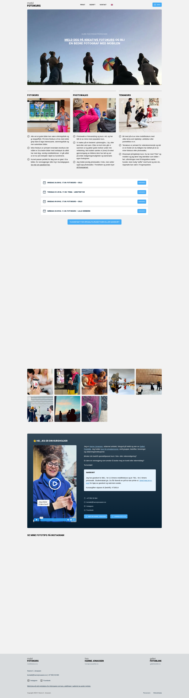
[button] (55, 483)
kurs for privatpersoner (109, 449)
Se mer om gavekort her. (40, 165)
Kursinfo (142, 182)
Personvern (146, 693)
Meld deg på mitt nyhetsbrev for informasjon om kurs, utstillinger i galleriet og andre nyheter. (59, 686)
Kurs (158, 4)
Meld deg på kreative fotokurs (89, 39)
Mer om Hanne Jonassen (97, 516)
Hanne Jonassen (96, 446)
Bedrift (92, 5)
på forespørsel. (82, 167)
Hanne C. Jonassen (34, 671)
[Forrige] (92, 645)
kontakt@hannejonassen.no (37, 675)
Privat (82, 5)
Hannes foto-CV (120, 516)
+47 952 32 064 (53, 675)
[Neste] (97, 645)
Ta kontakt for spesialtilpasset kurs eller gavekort (94, 222)
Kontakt (103, 5)
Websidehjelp (157, 693)
